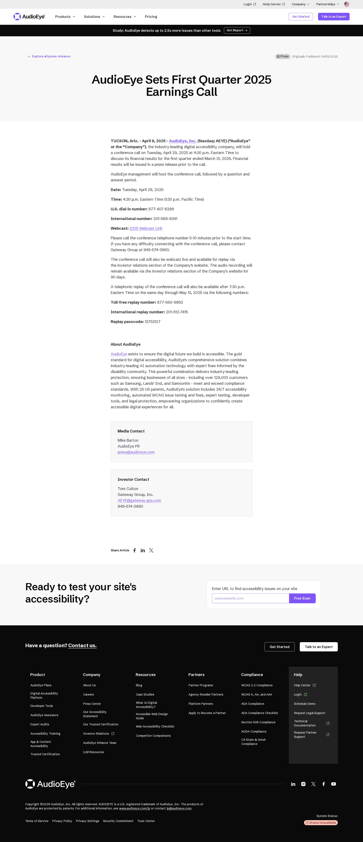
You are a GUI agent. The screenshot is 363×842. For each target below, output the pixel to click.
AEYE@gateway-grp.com (139, 500)
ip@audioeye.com (179, 808)
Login (248, 4)
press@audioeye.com (136, 452)
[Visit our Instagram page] (303, 784)
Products (63, 16)
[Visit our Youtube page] (333, 784)
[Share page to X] (151, 550)
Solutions (92, 16)
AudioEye (119, 354)
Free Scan (302, 598)
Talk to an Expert (333, 16)
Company (298, 4)
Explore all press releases (51, 56)
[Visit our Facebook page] (323, 784)
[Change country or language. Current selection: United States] (347, 4)
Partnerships (325, 4)
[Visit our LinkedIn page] (293, 784)
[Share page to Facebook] (134, 550)
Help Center (272, 4)
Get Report (235, 30)
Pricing (151, 16)
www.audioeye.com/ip (134, 808)
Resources (123, 16)
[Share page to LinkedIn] (142, 550)
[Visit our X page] (313, 784)
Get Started (300, 16)
